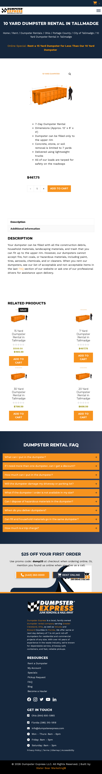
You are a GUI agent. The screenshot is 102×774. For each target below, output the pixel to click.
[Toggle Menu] (98, 10)
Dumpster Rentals (31, 33)
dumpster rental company (40, 623)
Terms (46, 750)
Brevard (31, 630)
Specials (32, 672)
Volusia (59, 627)
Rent (15, 33)
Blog (30, 686)
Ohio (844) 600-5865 (43, 715)
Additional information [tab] (25, 228)
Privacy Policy (34, 750)
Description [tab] (17, 221)
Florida (51, 630)
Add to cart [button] (18, 361)
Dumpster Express (36, 620)
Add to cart (59, 188)
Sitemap (55, 750)
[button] (69, 74)
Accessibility (67, 750)
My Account (34, 668)
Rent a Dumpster (37, 663)
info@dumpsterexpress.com (48, 728)
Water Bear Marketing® (51, 768)
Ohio (47, 33)
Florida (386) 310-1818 (43, 722)
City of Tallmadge (83, 33)
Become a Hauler (37, 691)
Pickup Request (37, 677)
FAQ (21, 268)
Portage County (62, 33)
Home (6, 33)
